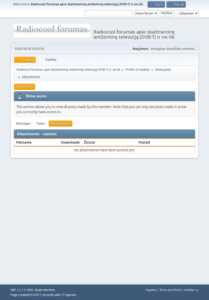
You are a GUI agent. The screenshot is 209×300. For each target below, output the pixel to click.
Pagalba (151, 290)
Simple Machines (44, 289)
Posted (144, 142)
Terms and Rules (170, 290)
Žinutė (89, 142)
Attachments (60, 123)
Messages (23, 123)
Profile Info (24, 86)
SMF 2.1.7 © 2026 (21, 289)
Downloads (70, 142)
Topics (40, 123)
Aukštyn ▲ (191, 290)
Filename (24, 142)
